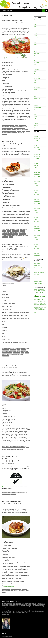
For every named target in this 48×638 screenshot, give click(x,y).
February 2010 (37, 251)
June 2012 (36, 188)
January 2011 (36, 226)
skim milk (27, 352)
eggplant (19, 589)
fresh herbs (24, 126)
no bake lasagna (11, 447)
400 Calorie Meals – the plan (39, 19)
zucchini (20, 449)
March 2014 (36, 147)
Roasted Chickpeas (37, 270)
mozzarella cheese (20, 232)
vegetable (38, 311)
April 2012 (36, 192)
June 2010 (36, 242)
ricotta (27, 131)
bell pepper (35, 290)
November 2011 (37, 203)
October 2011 (36, 206)
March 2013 (36, 170)
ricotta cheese (5, 132)
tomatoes (5, 134)
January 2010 (36, 253)
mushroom (25, 351)
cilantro (35, 294)
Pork (35, 96)
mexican (44, 301)
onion (39, 303)
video (4, 592)
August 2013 (36, 158)
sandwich (36, 307)
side (39, 307)
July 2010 (36, 239)
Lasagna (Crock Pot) (13, 503)
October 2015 (36, 134)
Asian (35, 24)
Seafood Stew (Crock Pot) (39, 279)
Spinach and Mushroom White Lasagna (15, 247)
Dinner (3, 20)
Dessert (35, 40)
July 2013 (36, 161)
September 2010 (37, 235)
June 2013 (36, 163)
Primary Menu (46, 10)
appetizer (36, 289)
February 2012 (37, 197)
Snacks (35, 112)
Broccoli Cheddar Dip (38, 281)
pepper (35, 305)
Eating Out (36, 46)
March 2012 (36, 194)
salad (42, 305)
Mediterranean (37, 82)
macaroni (24, 492)
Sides (35, 109)
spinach (4, 354)
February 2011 (37, 224)
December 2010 (37, 228)
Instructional (13, 501)
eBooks (35, 49)
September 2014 (37, 138)
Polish (35, 94)
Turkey (35, 121)
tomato (39, 309)
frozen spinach (6, 349)
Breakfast (36, 28)
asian (39, 289)
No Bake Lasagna (11, 365)
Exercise (35, 51)
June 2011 (36, 215)
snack (45, 307)
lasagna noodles (17, 129)
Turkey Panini (36, 276)
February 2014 (37, 149)
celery (44, 290)
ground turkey (17, 128)
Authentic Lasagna (12, 22)
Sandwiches (36, 103)
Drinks (35, 44)
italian (23, 128)
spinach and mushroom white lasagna (15, 354)
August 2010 (36, 237)
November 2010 (37, 230)
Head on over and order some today (9, 486)
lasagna (10, 129)
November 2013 (37, 154)
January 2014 (36, 152)
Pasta (21, 20)
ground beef (24, 589)
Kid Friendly (17, 20)
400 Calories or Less (7, 10)
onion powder (13, 131)
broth (39, 290)
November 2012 (37, 176)
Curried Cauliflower (38, 283)
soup (35, 308)
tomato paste (21, 132)
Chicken (35, 33)
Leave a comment (15, 24)
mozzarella (24, 129)
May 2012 (36, 190)
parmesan (10, 352)
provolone (16, 235)
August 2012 (36, 183)
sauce (26, 235)
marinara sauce (6, 232)
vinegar (35, 312)
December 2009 (37, 255)
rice (39, 305)
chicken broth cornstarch (12, 348)
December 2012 (37, 174)
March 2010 (36, 248)
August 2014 (36, 140)
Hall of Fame (36, 62)
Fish (35, 55)
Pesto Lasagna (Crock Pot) (14, 144)
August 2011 (36, 210)
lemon (44, 299)
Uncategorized (37, 123)
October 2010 (36, 233)
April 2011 (36, 219)
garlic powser (10, 128)
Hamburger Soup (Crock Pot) (39, 267)
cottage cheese (23, 125)
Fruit (35, 60)
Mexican (35, 85)
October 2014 (36, 136)
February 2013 (37, 172)
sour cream (37, 308)
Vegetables (13, 363)
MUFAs (35, 89)
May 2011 (36, 217)
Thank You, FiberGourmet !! (11, 459)
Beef (35, 26)
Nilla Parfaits (36, 274)
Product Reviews (37, 98)
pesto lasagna (9, 235)
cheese (17, 125)
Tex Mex (35, 118)
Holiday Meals (36, 64)
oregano (19, 131)
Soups (35, 114)
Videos (20, 501)
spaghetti (14, 494)
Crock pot (4, 141)
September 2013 (37, 156)
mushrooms (35, 303)
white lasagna (6, 355)
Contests (35, 35)
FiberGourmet (8, 20)
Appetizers (36, 22)
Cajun (35, 31)
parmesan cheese (16, 352)
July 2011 (36, 212)
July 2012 (36, 185)
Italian (12, 20)
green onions (12, 349)
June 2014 (36, 145)
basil (13, 125)
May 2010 (36, 244)
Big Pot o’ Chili (37, 265)
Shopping (36, 105)
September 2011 (37, 208)
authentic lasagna (6, 125)
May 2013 (36, 165)
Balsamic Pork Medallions (39, 272)
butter (42, 290)
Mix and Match (37, 87)
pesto (4, 235)
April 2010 (36, 246)
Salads (35, 100)
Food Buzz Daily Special (38, 58)
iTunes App (36, 73)
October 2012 (36, 179)
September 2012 (37, 181)
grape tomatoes (18, 446)
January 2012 (36, 199)
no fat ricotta (5, 131)
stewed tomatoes (13, 132)
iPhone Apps (36, 69)
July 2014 (36, 143)
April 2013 (36, 167)
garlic (4, 128)
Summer (35, 116)
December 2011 (37, 201)
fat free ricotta (24, 229)
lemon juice (36, 301)
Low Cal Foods (11, 456)
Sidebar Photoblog (37, 107)
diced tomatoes (6, 126)
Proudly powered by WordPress (7, 636)
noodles (4, 352)
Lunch (35, 80)
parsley (41, 304)
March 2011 (36, 221)
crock (8, 589)
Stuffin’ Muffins (37, 263)
